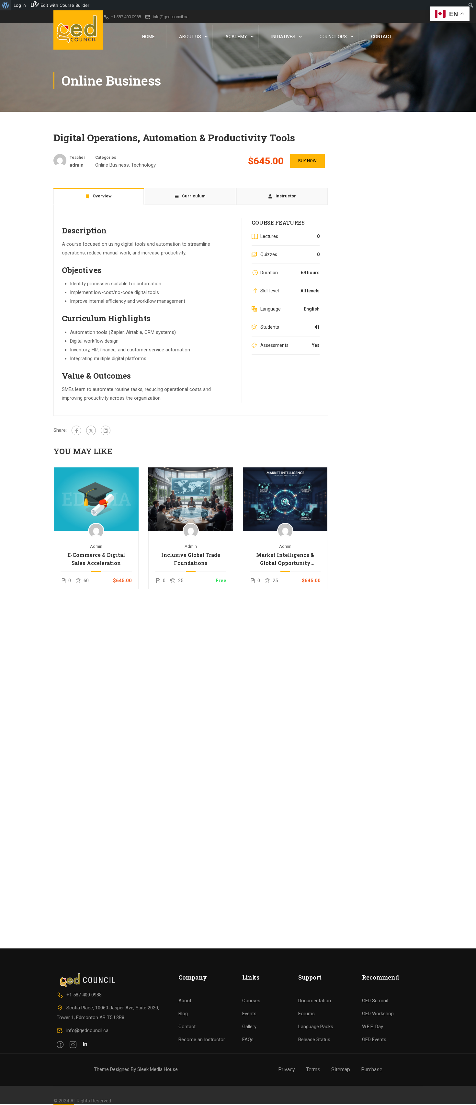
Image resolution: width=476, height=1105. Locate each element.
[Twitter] (91, 430)
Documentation (314, 1001)
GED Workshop (378, 1014)
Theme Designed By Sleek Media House (136, 1069)
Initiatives (283, 36)
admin (96, 546)
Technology (143, 165)
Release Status (314, 1039)
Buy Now (307, 160)
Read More (96, 499)
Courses (251, 1001)
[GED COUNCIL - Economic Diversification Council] (78, 30)
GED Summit (375, 1001)
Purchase (371, 1069)
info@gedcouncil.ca (170, 16)
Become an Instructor (201, 1039)
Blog (183, 1014)
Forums (306, 1014)
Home (148, 36)
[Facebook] (76, 430)
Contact (381, 36)
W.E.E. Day (372, 1026)
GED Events (374, 1039)
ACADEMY (236, 36)
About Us (190, 36)
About (184, 1001)
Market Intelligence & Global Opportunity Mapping (285, 559)
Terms (313, 1069)
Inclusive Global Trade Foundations (190, 558)
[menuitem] (5, 5)
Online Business (112, 165)
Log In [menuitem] (20, 5)
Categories (105, 157)
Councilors (333, 36)
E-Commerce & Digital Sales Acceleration (96, 558)
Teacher (77, 157)
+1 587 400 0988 (126, 16)
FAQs (248, 1039)
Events (249, 1014)
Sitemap (340, 1069)
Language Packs (315, 1026)
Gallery (249, 1026)
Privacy (286, 1069)
